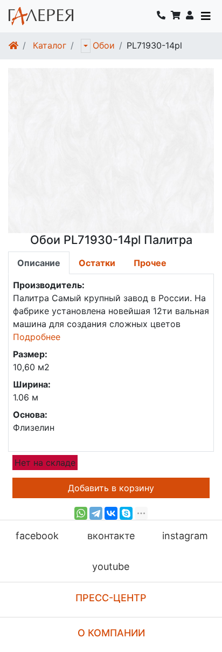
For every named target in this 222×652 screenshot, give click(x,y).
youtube (110, 566)
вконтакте (111, 535)
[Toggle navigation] (205, 16)
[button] (189, 16)
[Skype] (126, 513)
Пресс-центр (111, 597)
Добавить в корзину (111, 488)
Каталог (49, 45)
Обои (104, 45)
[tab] (39, 263)
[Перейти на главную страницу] (41, 16)
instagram (185, 535)
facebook (37, 535)
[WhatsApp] (80, 513)
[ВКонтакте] (111, 513)
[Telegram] (95, 513)
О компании (111, 633)
